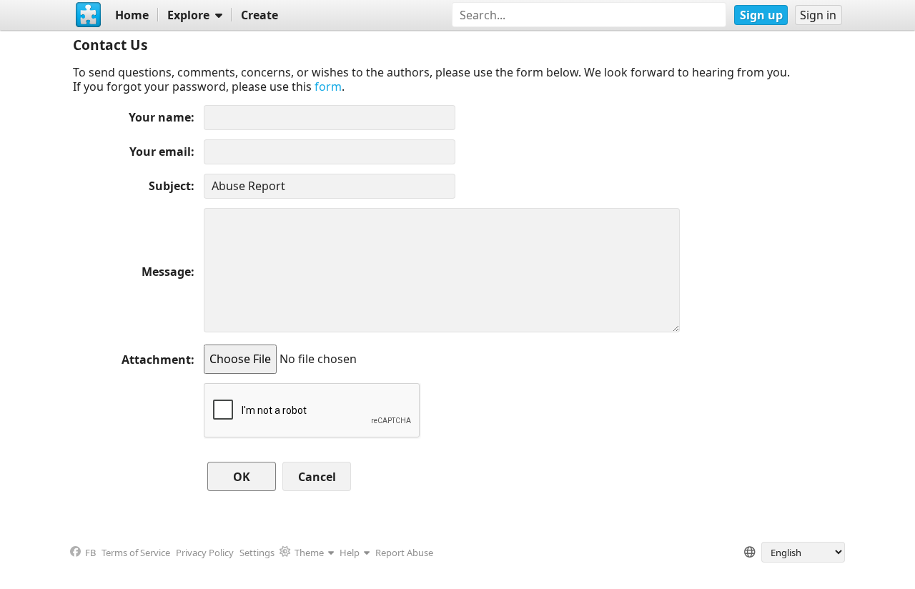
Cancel (317, 477)
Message (166, 271)
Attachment (156, 359)
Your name (160, 117)
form (328, 86)
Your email (160, 151)
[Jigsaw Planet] (88, 15)
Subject (170, 186)
